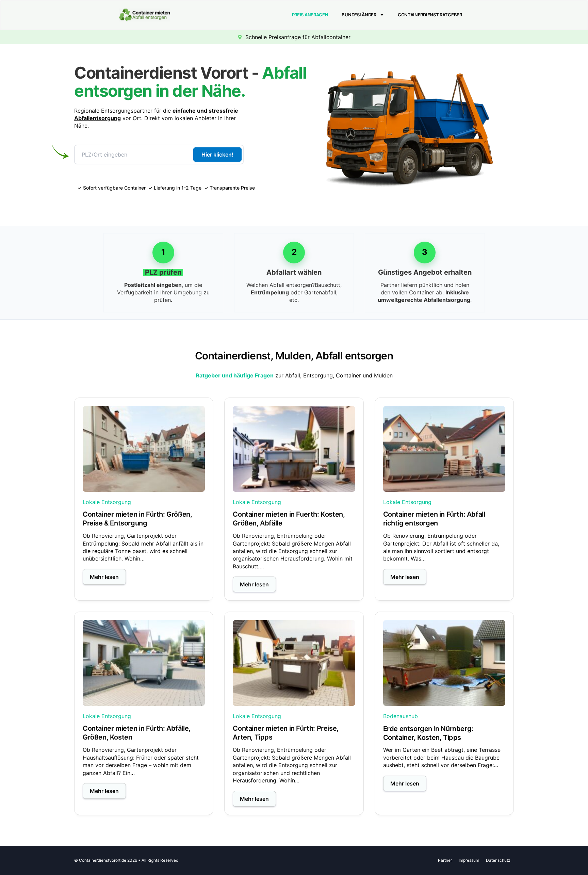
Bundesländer (359, 14)
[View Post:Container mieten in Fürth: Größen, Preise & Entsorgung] (144, 449)
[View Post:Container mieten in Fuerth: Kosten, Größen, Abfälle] (294, 449)
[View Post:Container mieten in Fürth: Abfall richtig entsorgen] (444, 449)
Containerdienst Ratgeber (430, 14)
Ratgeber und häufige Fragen (235, 375)
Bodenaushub (400, 716)
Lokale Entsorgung (107, 502)
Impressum (469, 860)
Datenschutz (498, 860)
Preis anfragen (310, 14)
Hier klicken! (217, 154)
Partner (445, 860)
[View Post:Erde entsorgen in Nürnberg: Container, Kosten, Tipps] (444, 663)
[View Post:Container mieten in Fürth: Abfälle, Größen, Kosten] (144, 663)
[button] (104, 577)
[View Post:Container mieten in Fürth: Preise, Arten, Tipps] (294, 663)
